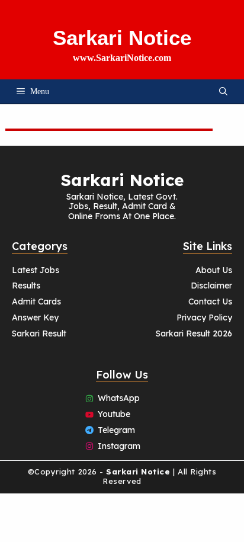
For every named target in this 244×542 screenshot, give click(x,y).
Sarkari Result (39, 333)
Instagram (119, 446)
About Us (213, 270)
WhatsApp (119, 398)
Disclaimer (211, 285)
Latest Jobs (35, 270)
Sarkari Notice (122, 37)
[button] (223, 91)
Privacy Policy (204, 317)
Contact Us (210, 301)
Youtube (114, 414)
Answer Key (35, 317)
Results (26, 285)
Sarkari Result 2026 (194, 333)
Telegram (116, 430)
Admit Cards (36, 301)
